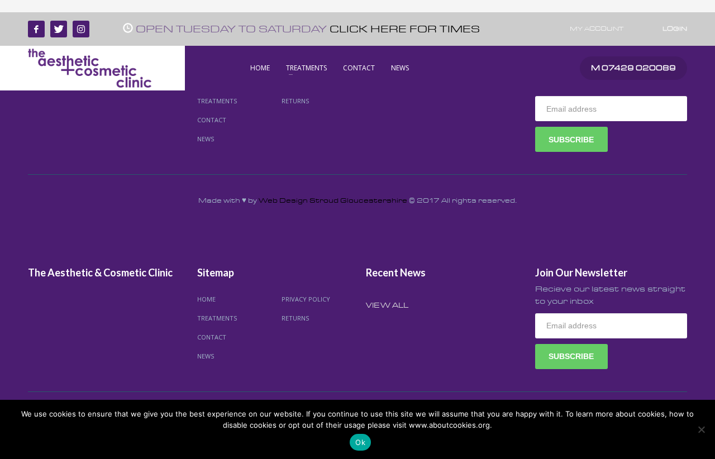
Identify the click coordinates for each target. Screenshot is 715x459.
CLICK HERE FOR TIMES (405, 29)
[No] (701, 429)
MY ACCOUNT (596, 28)
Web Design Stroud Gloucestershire (333, 200)
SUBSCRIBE (571, 139)
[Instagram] (81, 29)
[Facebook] (36, 29)
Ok (360, 442)
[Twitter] (58, 29)
